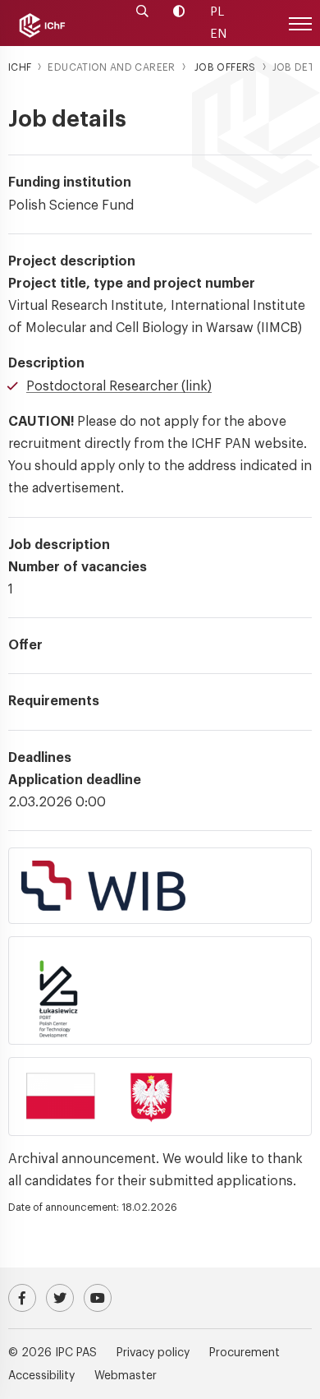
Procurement (244, 1353)
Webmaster (125, 1376)
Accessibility (41, 1376)
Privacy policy (153, 1353)
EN (218, 34)
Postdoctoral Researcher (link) (119, 386)
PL (217, 12)
